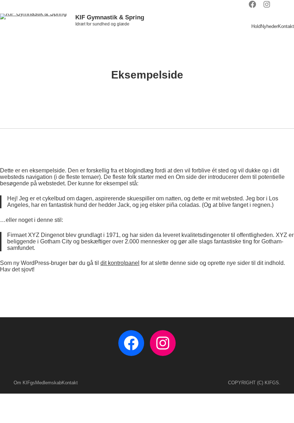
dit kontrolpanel (119, 263)
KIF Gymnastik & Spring (109, 17)
